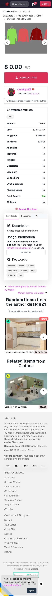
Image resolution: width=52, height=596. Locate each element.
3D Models (9, 477)
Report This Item (28, 209)
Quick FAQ (9, 529)
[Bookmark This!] (43, 346)
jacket (31, 266)
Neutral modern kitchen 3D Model (20, 352)
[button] (43, 337)
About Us (10, 418)
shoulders (12, 270)
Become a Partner (13, 500)
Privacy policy (11, 542)
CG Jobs (8, 509)
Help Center (10, 524)
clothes (11, 266)
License (8, 533)
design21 (24, 89)
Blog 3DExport (11, 504)
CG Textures (10, 491)
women (24, 270)
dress (21, 266)
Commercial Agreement (15, 538)
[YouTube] (41, 584)
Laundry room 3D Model (15, 407)
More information (12, 585)
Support (8, 520)
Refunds (8, 551)
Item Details (11, 216)
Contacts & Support (17, 515)
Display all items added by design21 (26, 311)
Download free (27, 77)
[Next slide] (45, 42)
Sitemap (34, 569)
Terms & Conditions (13, 547)
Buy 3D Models (14, 472)
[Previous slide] (7, 42)
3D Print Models (12, 482)
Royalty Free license (17, 248)
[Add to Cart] (37, 346)
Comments (26, 216)
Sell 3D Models (12, 495)
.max (10, 116)
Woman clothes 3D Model (31, 293)
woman (11, 275)
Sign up (45, 4)
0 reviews (35, 94)
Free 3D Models (12, 486)
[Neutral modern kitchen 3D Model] (26, 334)
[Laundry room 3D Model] (26, 389)
